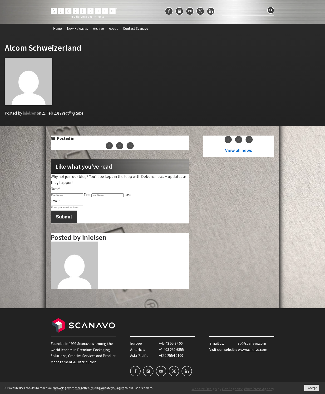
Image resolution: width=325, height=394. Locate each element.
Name (55, 189)
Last (127, 194)
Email (55, 201)
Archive (98, 28)
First (87, 194)
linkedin (210, 11)
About (113, 28)
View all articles (238, 150)
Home (57, 28)
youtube (189, 11)
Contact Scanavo (136, 28)
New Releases (77, 28)
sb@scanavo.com (252, 343)
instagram (179, 11)
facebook (168, 11)
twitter (200, 11)
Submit (64, 216)
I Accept (312, 388)
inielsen (29, 113)
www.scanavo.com (252, 349)
